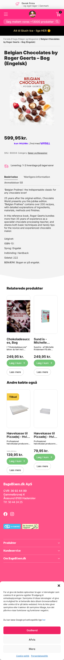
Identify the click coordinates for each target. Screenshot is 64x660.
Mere (32, 649)
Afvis (32, 639)
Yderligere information (37, 176)
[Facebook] (5, 514)
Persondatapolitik (39, 656)
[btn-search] (57, 21)
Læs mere (15, 371)
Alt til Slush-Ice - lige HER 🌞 (32, 30)
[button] (59, 585)
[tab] (13, 177)
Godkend (32, 630)
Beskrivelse (11, 176)
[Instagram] (12, 514)
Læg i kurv (15, 363)
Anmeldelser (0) (13, 182)
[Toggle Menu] (6, 14)
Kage (14, 39)
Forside (7, 39)
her (44, 620)
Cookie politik (22, 656)
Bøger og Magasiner (29, 39)
